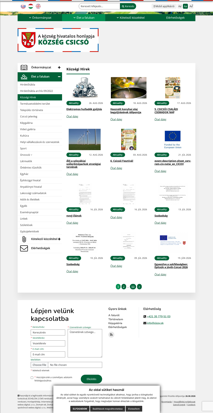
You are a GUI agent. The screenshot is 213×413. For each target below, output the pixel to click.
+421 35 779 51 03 (158, 316)
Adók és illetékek (29, 199)
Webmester (52, 407)
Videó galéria (27, 129)
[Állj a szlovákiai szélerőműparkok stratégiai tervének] (84, 139)
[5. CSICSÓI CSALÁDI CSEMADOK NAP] (173, 87)
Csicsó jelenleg (28, 116)
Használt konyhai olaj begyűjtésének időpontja (125, 110)
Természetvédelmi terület (35, 103)
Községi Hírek (28, 97)
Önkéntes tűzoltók (30, 167)
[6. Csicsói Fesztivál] (128, 139)
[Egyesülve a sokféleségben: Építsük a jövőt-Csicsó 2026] (173, 243)
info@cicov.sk (155, 323)
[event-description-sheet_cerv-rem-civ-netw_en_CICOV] (173, 139)
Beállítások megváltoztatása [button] (108, 408)
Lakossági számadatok (33, 193)
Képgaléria (26, 123)
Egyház (24, 174)
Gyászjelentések (29, 231)
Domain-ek (41, 404)
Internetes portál (49, 401)
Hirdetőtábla (27, 84)
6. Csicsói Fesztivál (121, 161)
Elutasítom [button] (134, 408)
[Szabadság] (173, 194)
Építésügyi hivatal (30, 180)
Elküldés (91, 379)
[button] (40, 17)
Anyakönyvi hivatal (31, 186)
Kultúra (24, 135)
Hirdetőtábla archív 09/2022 (36, 91)
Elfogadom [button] (80, 408)
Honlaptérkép (33, 401)
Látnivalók (26, 161)
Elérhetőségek (175, 17)
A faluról (113, 315)
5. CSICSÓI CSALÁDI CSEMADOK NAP (166, 110)
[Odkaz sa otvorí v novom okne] (111, 335)
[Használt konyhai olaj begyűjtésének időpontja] (128, 87)
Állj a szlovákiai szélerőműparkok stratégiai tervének (83, 164)
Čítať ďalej (72, 116)
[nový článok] (84, 194)
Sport (23, 148)
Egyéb (23, 206)
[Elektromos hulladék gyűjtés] (84, 87)
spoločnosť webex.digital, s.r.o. (32, 407)
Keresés (129, 6)
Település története (31, 110)
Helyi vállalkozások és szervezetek (39, 142)
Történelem (115, 319)
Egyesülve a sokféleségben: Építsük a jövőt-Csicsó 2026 (171, 266)
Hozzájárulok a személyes (53, 379)
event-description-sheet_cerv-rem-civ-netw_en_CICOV (173, 162)
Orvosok (25, 155)
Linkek (23, 218)
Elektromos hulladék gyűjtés (84, 109)
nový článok (74, 215)
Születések (26, 225)
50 (133, 286)
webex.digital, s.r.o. (26, 404)
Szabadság (161, 215)
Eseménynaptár (29, 212)
